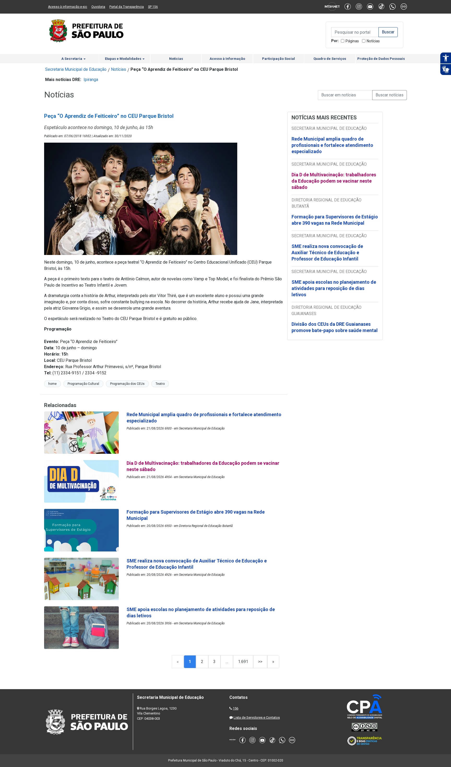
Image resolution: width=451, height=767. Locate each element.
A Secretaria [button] (72, 59)
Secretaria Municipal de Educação (75, 69)
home (52, 384)
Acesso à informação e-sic (67, 7)
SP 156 (153, 7)
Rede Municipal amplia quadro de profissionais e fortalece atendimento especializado (332, 145)
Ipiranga (91, 79)
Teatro (160, 384)
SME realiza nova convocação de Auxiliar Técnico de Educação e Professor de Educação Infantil (327, 252)
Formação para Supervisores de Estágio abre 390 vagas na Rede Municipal (335, 220)
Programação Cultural (83, 384)
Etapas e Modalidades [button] (123, 59)
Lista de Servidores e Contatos (257, 717)
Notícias (373, 41)
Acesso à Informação (227, 59)
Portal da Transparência (126, 7)
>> (260, 661)
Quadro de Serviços (329, 59)
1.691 (243, 661)
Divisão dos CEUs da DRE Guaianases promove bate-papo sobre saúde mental (335, 327)
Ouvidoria (98, 7)
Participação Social (278, 59)
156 (235, 708)
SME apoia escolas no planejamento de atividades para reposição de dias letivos (334, 288)
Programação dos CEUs (127, 384)
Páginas (352, 41)
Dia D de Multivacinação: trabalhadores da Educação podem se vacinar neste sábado (334, 181)
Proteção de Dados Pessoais (381, 59)
